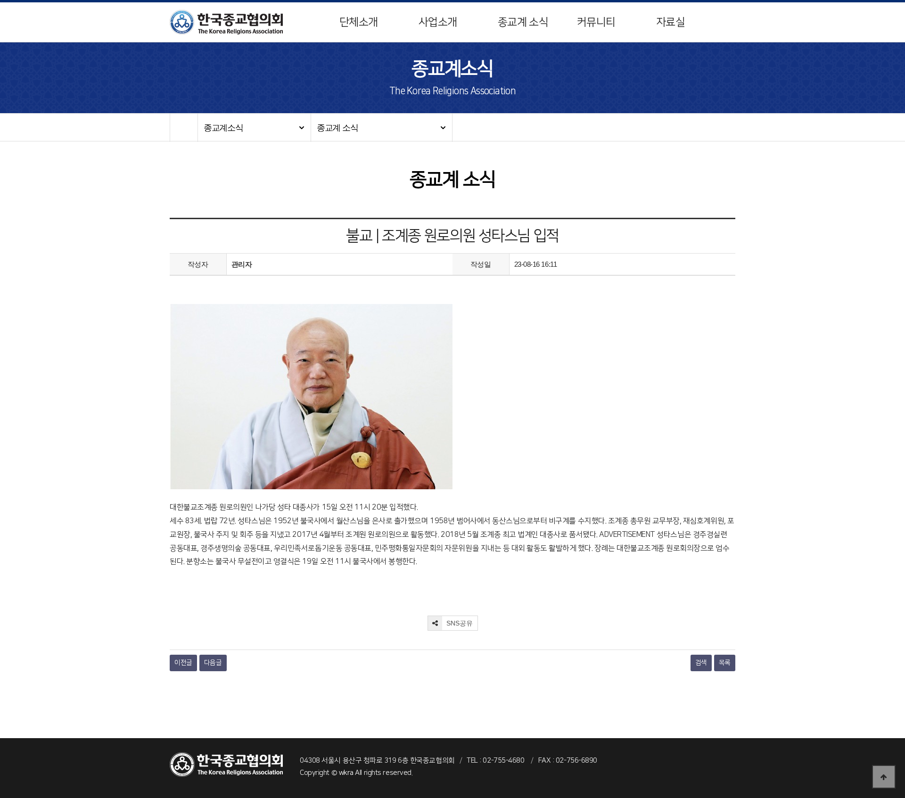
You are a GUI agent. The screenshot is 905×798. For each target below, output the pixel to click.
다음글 (213, 662)
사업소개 (438, 22)
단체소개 (358, 22)
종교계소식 (223, 127)
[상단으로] (884, 777)
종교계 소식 (523, 22)
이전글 (183, 662)
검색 (701, 662)
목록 (725, 662)
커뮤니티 (596, 22)
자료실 (670, 22)
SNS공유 (458, 623)
